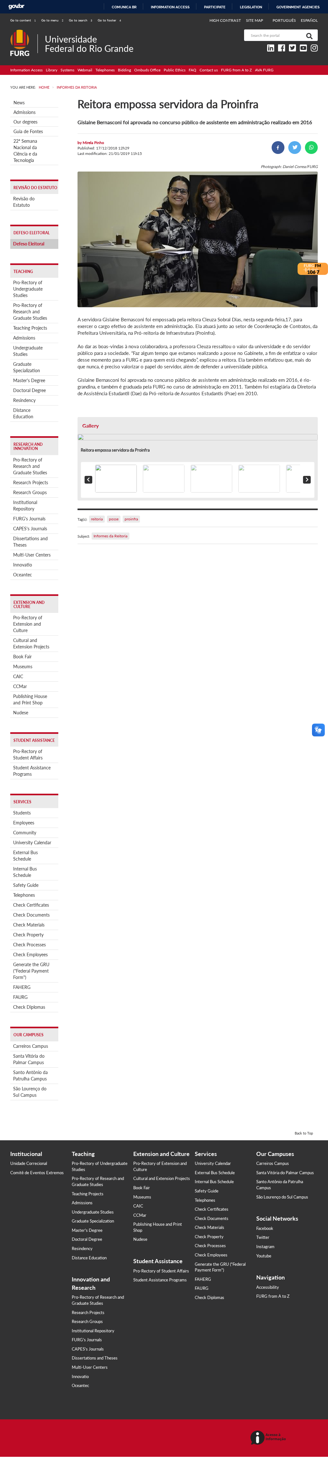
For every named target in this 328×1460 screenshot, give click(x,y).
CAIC (18, 676)
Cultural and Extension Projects (31, 643)
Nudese (20, 712)
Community (24, 832)
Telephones (105, 70)
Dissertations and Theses (30, 542)
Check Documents (31, 915)
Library (51, 70)
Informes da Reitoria (110, 535)
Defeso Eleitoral (28, 243)
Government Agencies (298, 7)
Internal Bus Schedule (25, 872)
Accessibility (267, 1287)
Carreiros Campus (30, 1046)
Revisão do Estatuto (24, 202)
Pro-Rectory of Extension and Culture (27, 624)
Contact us (209, 70)
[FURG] (23, 32)
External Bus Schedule (25, 856)
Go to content (23, 20)
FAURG (20, 997)
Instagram (265, 1246)
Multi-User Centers (32, 555)
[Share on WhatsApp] (311, 147)
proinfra (131, 519)
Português (285, 20)
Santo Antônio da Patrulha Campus (30, 1075)
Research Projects (30, 482)
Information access (170, 7)
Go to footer (109, 20)
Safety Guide (25, 885)
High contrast (225, 20)
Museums (22, 666)
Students (22, 812)
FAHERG (21, 987)
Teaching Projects (30, 328)
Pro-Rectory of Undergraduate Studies (28, 289)
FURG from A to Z (236, 70)
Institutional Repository (25, 505)
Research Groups (30, 492)
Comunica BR (124, 7)
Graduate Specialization (26, 367)
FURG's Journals (29, 518)
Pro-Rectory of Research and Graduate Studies (30, 311)
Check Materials (29, 924)
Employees (23, 822)
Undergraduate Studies (28, 351)
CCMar (20, 686)
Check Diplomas (29, 1007)
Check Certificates (31, 905)
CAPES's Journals (30, 528)
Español (309, 20)
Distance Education (23, 413)
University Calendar (32, 842)
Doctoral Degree (29, 390)
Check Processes (29, 944)
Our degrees (25, 121)
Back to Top (304, 1133)
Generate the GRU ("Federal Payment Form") (31, 971)
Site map (254, 20)
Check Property (28, 934)
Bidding (124, 70)
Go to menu (52, 20)
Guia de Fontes (28, 131)
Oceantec (22, 574)
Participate (215, 7)
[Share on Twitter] (294, 147)
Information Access (26, 70)
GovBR (16, 7)
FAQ (192, 70)
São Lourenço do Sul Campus (29, 1092)
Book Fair (22, 656)
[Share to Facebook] (278, 147)
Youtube (263, 1255)
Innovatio (22, 564)
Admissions (24, 112)
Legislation (251, 7)
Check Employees (30, 954)
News (19, 102)
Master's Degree (29, 380)
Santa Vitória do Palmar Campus (29, 1059)
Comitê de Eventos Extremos (37, 1172)
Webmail (85, 70)
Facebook (264, 1228)
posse (114, 519)
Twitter (262, 1237)
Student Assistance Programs (32, 771)
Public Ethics (174, 70)
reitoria (97, 519)
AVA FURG (264, 70)
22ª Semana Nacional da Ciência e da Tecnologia (25, 150)
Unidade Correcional (28, 1163)
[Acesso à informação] (269, 1438)
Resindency (24, 400)
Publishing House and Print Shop (30, 699)
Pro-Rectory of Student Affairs (28, 754)
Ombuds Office (147, 70)
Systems (67, 70)
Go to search (80, 20)
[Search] (308, 35)
